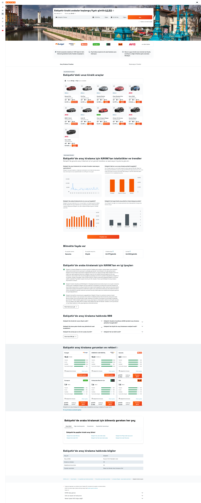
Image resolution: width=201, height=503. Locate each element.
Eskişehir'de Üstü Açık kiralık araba (99, 438)
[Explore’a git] (3, 18)
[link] (103, 237)
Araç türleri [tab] (69, 426)
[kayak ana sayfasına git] (10, 2)
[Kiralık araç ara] (3, 13)
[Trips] (3, 26)
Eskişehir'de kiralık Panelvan (122, 438)
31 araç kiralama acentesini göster (72, 410)
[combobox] (58, 13)
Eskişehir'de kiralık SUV (72, 438)
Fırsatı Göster (74, 101)
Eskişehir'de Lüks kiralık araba (98, 435)
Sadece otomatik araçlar (146, 21)
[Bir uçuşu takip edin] (3, 21)
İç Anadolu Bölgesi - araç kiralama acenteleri (121, 479)
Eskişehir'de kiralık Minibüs (73, 435)
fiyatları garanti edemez (93, 488)
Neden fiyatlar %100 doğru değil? (74, 498)
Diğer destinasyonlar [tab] (79, 426)
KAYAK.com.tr (66, 479)
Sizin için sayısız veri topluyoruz (73, 495)
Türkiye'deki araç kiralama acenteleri (102, 479)
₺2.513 (108, 10)
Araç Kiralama (73, 479)
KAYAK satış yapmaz (70, 493)
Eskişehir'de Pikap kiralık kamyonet (124, 435)
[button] (2, 2)
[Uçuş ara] (3, 7)
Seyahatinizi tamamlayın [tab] (102, 426)
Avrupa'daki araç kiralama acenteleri (85, 479)
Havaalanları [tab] (90, 426)
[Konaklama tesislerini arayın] (3, 10)
